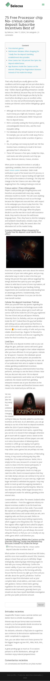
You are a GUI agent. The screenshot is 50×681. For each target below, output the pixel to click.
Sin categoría (31, 32)
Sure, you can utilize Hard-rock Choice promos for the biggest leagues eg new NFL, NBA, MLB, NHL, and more (24, 642)
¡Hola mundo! (36, 664)
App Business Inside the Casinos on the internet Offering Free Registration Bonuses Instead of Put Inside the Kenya (24, 69)
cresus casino (14, 170)
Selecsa (10, 32)
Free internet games (16, 48)
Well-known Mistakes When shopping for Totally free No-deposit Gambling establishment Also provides (23, 54)
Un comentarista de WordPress (17, 664)
